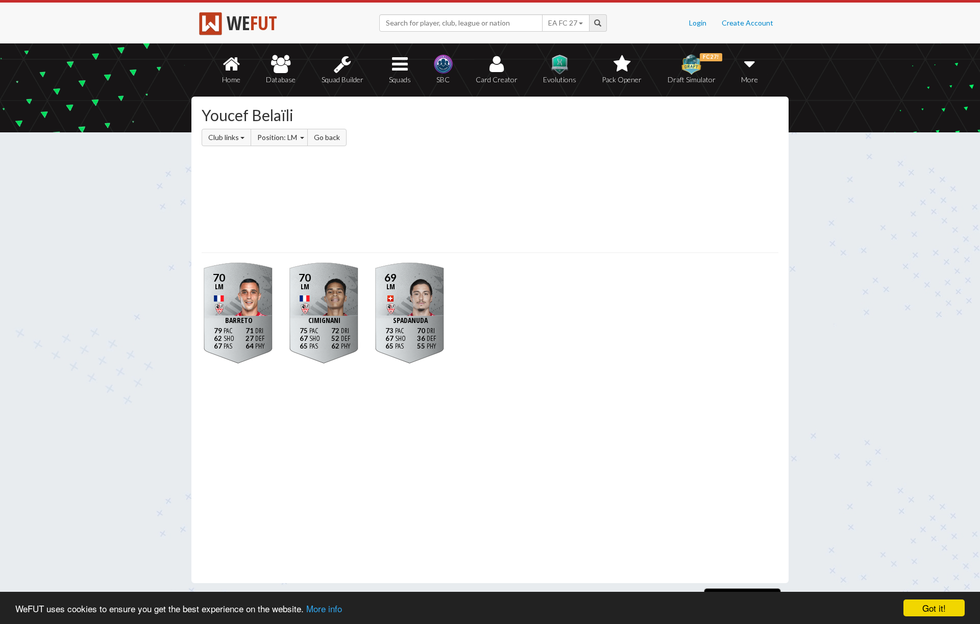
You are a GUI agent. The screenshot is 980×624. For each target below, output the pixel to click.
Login (697, 22)
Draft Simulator (693, 69)
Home (231, 79)
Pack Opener (622, 79)
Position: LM (278, 137)
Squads (400, 79)
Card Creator (497, 79)
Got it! (934, 608)
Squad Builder (342, 79)
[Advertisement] (588, 176)
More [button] (749, 79)
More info (324, 608)
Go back (327, 137)
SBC (443, 79)
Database (281, 79)
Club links (224, 137)
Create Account (747, 22)
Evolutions (559, 79)
